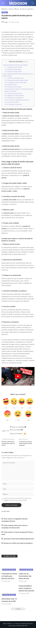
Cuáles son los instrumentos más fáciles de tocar (25, 576)
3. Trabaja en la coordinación (13, 98)
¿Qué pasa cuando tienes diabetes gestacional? (19, 539)
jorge (6, 22)
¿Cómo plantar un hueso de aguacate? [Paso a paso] (17, 533)
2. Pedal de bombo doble (12, 69)
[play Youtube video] (18, 376)
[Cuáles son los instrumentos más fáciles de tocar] (26, 565)
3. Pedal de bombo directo (13, 71)
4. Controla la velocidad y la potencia (16, 100)
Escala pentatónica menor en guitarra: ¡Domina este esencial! (26, 588)
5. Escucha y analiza (11, 102)
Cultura (5, 569)
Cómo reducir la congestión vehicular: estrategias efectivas (15, 520)
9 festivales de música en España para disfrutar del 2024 (9, 576)
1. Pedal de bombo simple (13, 67)
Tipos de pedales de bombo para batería (15, 65)
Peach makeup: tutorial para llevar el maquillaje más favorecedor (15, 526)
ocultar (25, 61)
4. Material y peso (10, 84)
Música (5, 12)
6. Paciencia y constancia (13, 104)
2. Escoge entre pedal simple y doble (16, 80)
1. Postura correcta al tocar (13, 93)
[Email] (25, 434)
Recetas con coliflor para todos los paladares (18, 543)
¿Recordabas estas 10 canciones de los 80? (9, 600)
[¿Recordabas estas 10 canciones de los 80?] (9, 591)
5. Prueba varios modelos (13, 87)
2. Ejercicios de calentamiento (14, 95)
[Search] (32, 3)
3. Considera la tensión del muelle (15, 82)
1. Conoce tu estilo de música (14, 78)
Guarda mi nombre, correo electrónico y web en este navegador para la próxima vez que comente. (17, 499)
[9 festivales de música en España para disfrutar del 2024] (9, 565)
